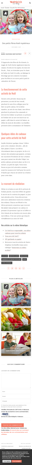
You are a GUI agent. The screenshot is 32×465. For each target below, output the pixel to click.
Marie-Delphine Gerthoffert (11, 54)
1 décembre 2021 (16, 47)
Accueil (2, 8)
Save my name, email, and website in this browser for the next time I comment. (13, 406)
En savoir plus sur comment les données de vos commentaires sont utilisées (15, 432)
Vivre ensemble (6, 262)
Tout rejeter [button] (6, 461)
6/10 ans (4, 256)
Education (24, 256)
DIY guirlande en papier (13, 239)
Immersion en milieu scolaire (11, 259)
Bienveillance (14, 256)
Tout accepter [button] (17, 461)
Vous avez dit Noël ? (12, 236)
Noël (24, 259)
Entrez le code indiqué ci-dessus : (12, 416)
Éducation (7, 8)
